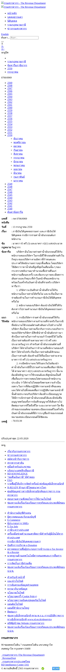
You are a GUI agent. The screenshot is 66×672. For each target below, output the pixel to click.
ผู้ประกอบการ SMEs (18, 523)
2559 (9, 110)
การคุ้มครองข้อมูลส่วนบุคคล (22, 585)
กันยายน (18, 150)
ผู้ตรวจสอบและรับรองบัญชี (21, 516)
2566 (9, 91)
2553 (9, 127)
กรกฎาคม (12, 72)
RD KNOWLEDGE (17, 473)
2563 (9, 99)
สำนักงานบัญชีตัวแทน (19, 513)
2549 (9, 184)
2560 (9, 107)
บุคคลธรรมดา (15, 17)
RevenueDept (8, 658)
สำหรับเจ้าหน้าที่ (16, 577)
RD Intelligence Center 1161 (15, 664)
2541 (9, 206)
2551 (9, 132)
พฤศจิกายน (20, 142)
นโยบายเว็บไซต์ (15, 592)
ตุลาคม (17, 146)
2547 (9, 189)
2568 (9, 85)
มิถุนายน (18, 161)
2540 (9, 208)
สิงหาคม (18, 154)
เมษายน (18, 169)
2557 (9, 116)
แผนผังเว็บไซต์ (15, 604)
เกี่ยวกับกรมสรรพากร (18, 451)
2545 (9, 195)
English (5, 34)
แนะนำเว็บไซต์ (15, 581)
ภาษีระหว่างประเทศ (18, 530)
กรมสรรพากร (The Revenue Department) (23, 655)
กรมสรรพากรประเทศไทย (15, 661)
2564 (9, 96)
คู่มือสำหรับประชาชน (19, 466)
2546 (9, 192)
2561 (9, 105)
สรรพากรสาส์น (15, 463)
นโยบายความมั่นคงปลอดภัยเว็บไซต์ (26, 600)
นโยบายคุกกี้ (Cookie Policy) (22, 596)
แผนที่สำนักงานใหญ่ (18, 608)
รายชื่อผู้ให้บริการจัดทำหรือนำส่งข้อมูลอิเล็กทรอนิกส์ (35, 483)
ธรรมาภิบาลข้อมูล (17, 588)
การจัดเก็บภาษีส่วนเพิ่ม (19, 563)
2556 (9, 118)
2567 (9, 88)
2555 (9, 121)
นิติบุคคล (12, 21)
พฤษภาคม (19, 165)
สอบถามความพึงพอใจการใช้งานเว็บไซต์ (29, 499)
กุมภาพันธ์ (19, 177)
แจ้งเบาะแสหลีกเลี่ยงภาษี (20, 470)
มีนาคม (18, 173)
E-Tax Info (12, 526)
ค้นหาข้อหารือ (15, 212)
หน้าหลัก (12, 13)
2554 (9, 124)
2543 (9, 200)
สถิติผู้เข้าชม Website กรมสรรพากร (25, 623)
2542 (9, 203)
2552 (9, 129)
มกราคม (18, 180)
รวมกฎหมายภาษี (16, 24)
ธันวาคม (18, 138)
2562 (9, 102)
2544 (9, 197)
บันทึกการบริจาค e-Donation (22, 545)
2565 (9, 94)
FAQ (9, 480)
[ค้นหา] (2, 41)
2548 (9, 186)
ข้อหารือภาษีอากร (17, 65)
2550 (9, 68)
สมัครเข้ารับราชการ (18, 459)
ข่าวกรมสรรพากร (17, 28)
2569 (9, 82)
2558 (9, 113)
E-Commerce (13, 520)
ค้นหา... (5, 37)
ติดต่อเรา (12, 611)
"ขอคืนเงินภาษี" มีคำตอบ (21, 477)
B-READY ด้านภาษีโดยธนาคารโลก (26, 487)
